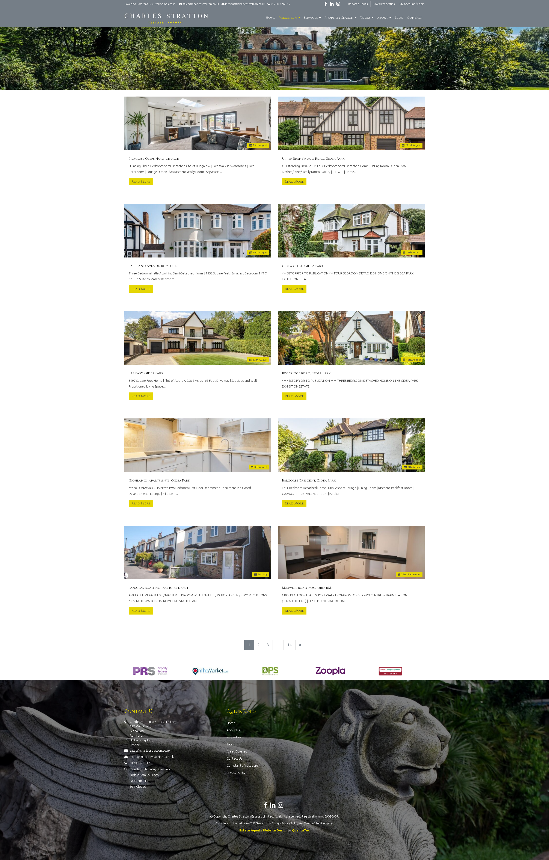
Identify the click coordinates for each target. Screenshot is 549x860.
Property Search (339, 17)
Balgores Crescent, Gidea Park (309, 480)
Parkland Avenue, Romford (153, 266)
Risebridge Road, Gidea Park (306, 373)
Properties (234, 737)
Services (311, 17)
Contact (415, 17)
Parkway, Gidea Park (146, 373)
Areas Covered (237, 751)
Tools (365, 17)
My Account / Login (412, 4)
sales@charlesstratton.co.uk (201, 4)
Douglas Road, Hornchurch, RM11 (158, 588)
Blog (399, 17)
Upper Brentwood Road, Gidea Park (313, 159)
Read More (140, 181)
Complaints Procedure (242, 765)
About (383, 17)
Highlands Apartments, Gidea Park (159, 480)
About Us (233, 730)
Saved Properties (384, 4)
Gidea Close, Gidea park (302, 266)
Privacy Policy (236, 772)
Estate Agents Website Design (263, 830)
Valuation (288, 17)
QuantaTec (301, 830)
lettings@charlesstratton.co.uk (245, 4)
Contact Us (234, 758)
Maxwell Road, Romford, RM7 (307, 588)
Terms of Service (314, 823)
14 (289, 644)
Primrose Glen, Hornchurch (154, 159)
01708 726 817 (280, 4)
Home (270, 17)
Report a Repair (358, 4)
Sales (230, 744)
